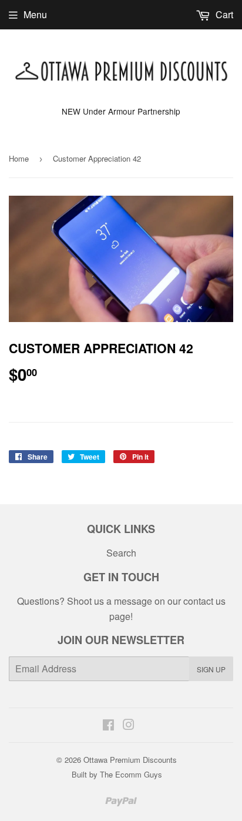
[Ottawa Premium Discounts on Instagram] (129, 725)
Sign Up (211, 669)
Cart (223, 14)
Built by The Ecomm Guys (117, 774)
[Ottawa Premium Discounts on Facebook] (108, 725)
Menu (35, 14)
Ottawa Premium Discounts (130, 759)
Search (121, 552)
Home (19, 158)
